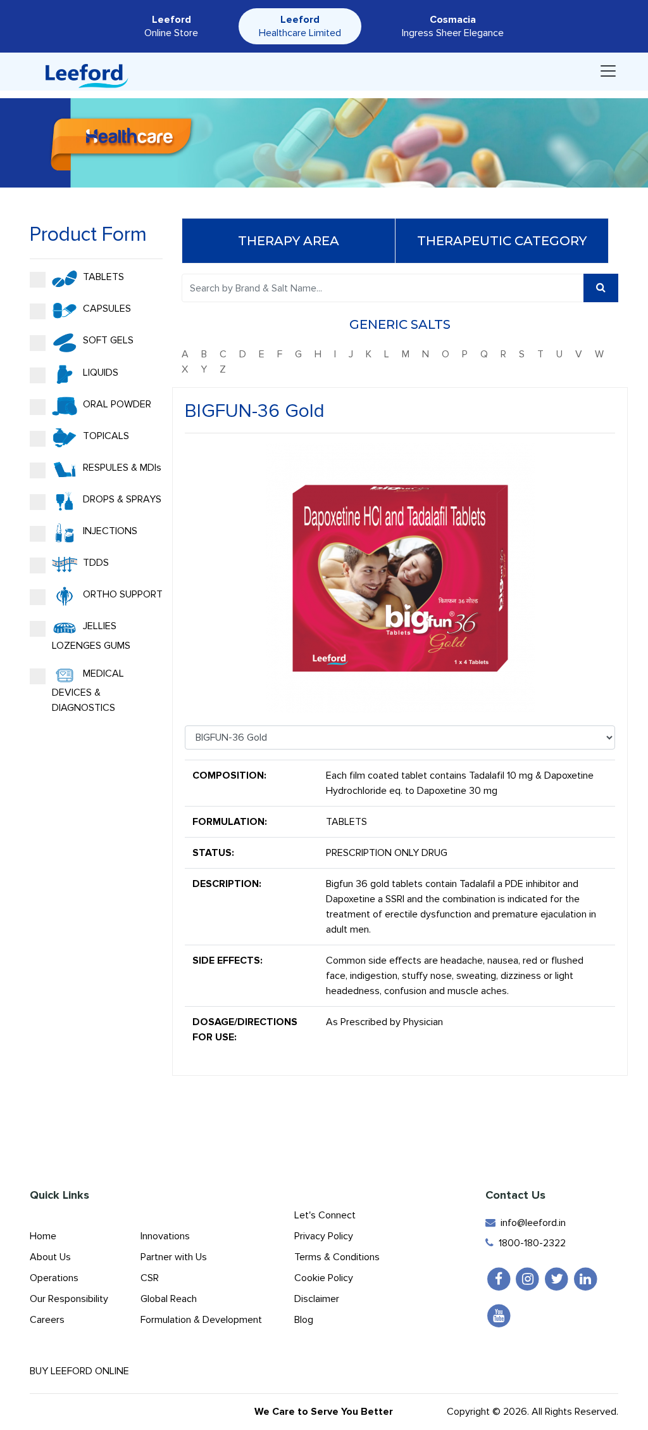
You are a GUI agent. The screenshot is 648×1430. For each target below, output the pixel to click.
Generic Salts (400, 324)
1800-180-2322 (530, 1243)
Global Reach (168, 1299)
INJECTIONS (108, 531)
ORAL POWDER (115, 404)
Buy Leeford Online (83, 1371)
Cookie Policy (323, 1278)
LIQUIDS (99, 372)
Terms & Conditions (337, 1257)
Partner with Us (173, 1257)
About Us (50, 1257)
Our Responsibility (69, 1299)
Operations (54, 1278)
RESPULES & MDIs (120, 467)
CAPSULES (105, 308)
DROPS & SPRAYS (120, 499)
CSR (149, 1278)
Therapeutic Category (502, 240)
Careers (47, 1319)
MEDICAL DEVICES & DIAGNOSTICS (88, 690)
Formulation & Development (201, 1319)
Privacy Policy (323, 1236)
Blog (303, 1319)
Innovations (165, 1236)
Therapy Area (288, 240)
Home (43, 1236)
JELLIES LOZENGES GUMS (91, 635)
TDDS (94, 562)
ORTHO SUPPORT (121, 594)
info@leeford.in (530, 1222)
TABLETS (102, 277)
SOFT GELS (107, 340)
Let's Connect (325, 1215)
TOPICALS (104, 436)
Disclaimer (316, 1299)
